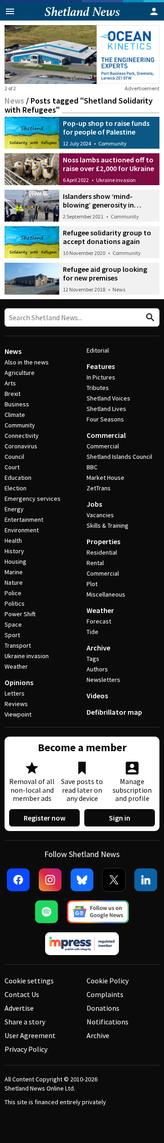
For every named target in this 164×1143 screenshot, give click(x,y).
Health (13, 540)
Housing (15, 561)
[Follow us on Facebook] (18, 879)
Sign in (119, 817)
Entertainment (24, 519)
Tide (92, 632)
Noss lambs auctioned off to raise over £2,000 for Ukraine (108, 164)
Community (112, 143)
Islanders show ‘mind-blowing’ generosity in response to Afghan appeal (106, 205)
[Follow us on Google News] (98, 911)
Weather (16, 666)
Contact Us (22, 994)
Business (17, 404)
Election (15, 488)
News (14, 100)
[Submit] (148, 317)
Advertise (19, 1008)
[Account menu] (154, 11)
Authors (97, 669)
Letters (15, 693)
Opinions (19, 682)
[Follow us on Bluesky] (82, 879)
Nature (14, 582)
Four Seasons (105, 419)
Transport (18, 645)
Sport (12, 635)
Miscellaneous (106, 594)
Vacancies (100, 515)
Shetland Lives (106, 409)
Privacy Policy (26, 1049)
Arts (10, 383)
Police (13, 593)
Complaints (105, 994)
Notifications (107, 1021)
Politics (15, 603)
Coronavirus (21, 446)
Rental (95, 563)
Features (101, 366)
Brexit (12, 394)
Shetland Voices (108, 398)
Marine (14, 572)
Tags (93, 659)
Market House (105, 477)
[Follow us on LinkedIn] (145, 879)
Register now (45, 817)
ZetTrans (99, 488)
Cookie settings (29, 980)
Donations (103, 1008)
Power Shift (20, 614)
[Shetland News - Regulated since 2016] (82, 943)
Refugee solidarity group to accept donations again (107, 237)
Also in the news (27, 362)
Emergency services (33, 498)
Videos (97, 695)
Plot (92, 584)
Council (14, 456)
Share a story (25, 1021)
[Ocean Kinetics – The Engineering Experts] (82, 54)
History (14, 551)
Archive (98, 647)
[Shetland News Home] (82, 17)
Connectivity (22, 435)
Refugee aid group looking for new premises (105, 273)
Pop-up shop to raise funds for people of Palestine (106, 127)
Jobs (94, 504)
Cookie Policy (107, 980)
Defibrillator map (114, 712)
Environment (22, 530)
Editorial (98, 350)
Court (12, 467)
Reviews (16, 704)
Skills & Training (107, 525)
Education (18, 477)
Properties (103, 541)
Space (13, 624)
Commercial (106, 435)
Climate (15, 414)
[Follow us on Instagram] (50, 879)
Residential (102, 552)
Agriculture (20, 373)
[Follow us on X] (113, 879)
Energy (14, 509)
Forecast (99, 621)
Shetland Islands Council (119, 456)
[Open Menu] (10, 11)
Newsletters (103, 679)
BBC (92, 467)
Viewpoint (18, 714)
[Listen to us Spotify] (46, 911)
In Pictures (101, 377)
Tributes (98, 388)
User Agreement (30, 1035)
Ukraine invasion (116, 180)
